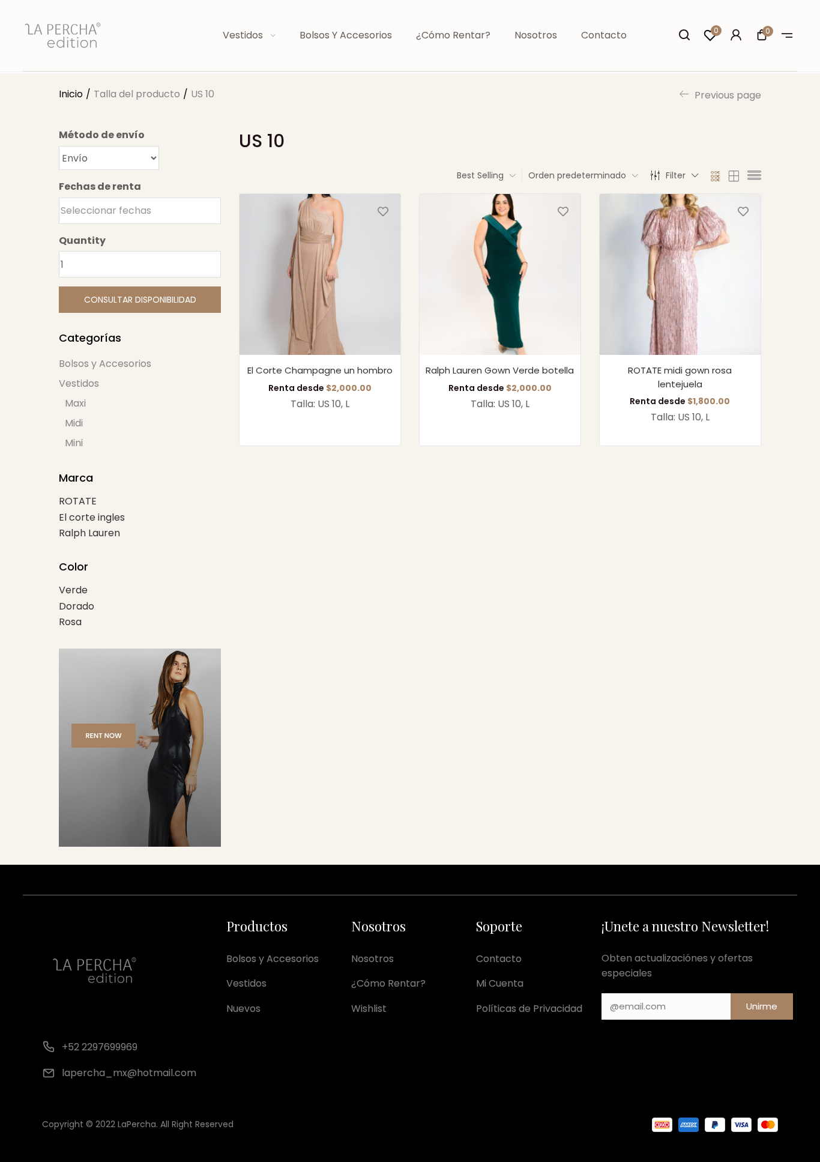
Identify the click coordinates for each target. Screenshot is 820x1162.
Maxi (75, 403)
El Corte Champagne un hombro (320, 370)
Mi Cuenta (499, 983)
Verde (73, 590)
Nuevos (243, 1008)
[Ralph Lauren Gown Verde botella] (500, 274)
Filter (676, 175)
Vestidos (244, 35)
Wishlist (369, 1008)
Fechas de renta (100, 186)
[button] (761, 36)
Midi (74, 423)
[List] (754, 175)
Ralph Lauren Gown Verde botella (500, 370)
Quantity (82, 240)
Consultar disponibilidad (140, 300)
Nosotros (535, 35)
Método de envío (102, 135)
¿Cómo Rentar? (453, 35)
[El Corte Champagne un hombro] (320, 274)
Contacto (604, 35)
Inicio (71, 94)
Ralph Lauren (89, 533)
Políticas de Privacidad (529, 1008)
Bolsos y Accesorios (346, 35)
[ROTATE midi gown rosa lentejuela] (680, 274)
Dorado (76, 606)
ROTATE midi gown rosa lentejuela (680, 377)
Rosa (70, 622)
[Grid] (716, 175)
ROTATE (78, 501)
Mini (74, 443)
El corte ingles (92, 517)
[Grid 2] (734, 175)
